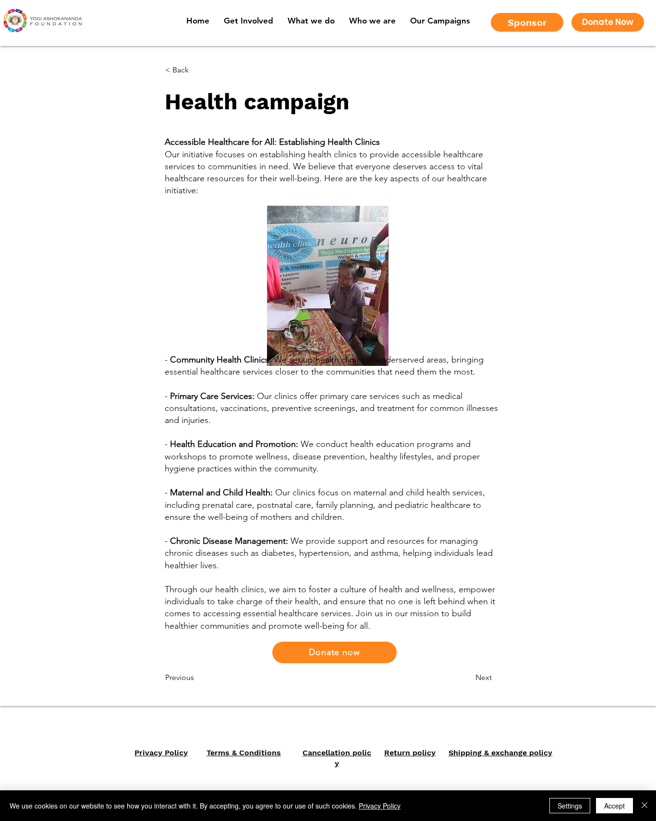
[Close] (644, 805)
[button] (372, 20)
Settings (570, 805)
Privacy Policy (161, 752)
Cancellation (326, 752)
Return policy (410, 752)
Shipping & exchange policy (500, 752)
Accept (614, 805)
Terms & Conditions (244, 752)
